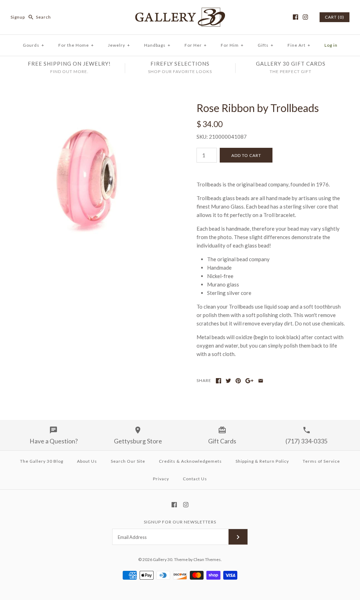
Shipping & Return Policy (262, 461)
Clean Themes (207, 559)
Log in (331, 45)
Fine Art (299, 45)
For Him (232, 45)
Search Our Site (128, 461)
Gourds (33, 45)
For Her (196, 45)
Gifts (266, 45)
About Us (87, 461)
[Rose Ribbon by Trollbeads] (88, 106)
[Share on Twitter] (228, 380)
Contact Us (195, 478)
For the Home (76, 45)
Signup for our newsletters (180, 522)
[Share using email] (260, 380)
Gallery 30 (162, 559)
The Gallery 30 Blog (41, 461)
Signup (18, 17)
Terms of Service (321, 461)
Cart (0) (334, 17)
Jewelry (119, 45)
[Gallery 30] (180, 11)
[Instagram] (305, 17)
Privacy (161, 478)
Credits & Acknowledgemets (190, 461)
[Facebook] (295, 17)
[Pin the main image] (238, 380)
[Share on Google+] (249, 380)
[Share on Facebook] (218, 380)
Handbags (157, 45)
